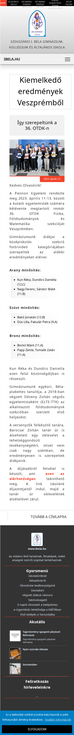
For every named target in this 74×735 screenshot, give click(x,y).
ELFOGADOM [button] (37, 729)
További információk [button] (58, 719)
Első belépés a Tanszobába (37, 614)
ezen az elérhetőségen (37, 476)
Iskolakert (37, 590)
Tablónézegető (37, 600)
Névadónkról (37, 580)
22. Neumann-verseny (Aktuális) (27, 3)
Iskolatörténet (37, 576)
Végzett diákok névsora (37, 595)
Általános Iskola (13, 3)
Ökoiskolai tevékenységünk (37, 585)
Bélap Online (68, 3)
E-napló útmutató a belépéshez (37, 604)
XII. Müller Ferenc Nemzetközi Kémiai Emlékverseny (55, 3)
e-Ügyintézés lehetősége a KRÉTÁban (37, 609)
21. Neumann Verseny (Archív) (40, 3)
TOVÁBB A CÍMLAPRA (48, 516)
